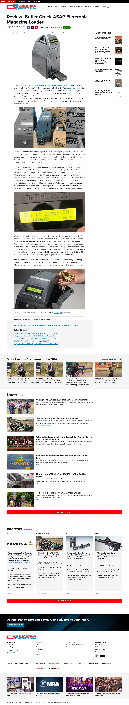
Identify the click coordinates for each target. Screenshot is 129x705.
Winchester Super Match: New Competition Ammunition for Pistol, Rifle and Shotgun (64, 438)
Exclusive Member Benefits (102, 647)
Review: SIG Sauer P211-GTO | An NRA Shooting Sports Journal (78, 565)
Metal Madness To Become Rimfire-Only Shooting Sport (35, 338)
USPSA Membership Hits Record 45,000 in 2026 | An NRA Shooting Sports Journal (108, 381)
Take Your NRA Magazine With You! (19, 694)
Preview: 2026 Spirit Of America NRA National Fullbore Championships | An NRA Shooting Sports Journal (48, 575)
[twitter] (32, 26)
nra (39, 559)
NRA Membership (100, 644)
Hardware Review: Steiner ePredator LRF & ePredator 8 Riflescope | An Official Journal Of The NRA (78, 556)
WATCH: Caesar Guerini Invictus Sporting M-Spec (33, 341)
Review (75, 561)
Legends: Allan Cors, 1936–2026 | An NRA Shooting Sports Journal (50, 569)
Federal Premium (25, 562)
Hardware (70, 561)
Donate (28, 1)
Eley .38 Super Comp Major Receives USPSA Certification (36, 343)
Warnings (37, 702)
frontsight (63, 325)
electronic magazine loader (43, 325)
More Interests (27, 530)
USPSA (58, 325)
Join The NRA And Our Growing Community (49, 694)
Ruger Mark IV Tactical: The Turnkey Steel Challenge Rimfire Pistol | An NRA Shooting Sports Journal (79, 577)
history (53, 559)
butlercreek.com (73, 88)
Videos (96, 7)
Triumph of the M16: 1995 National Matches (57, 418)
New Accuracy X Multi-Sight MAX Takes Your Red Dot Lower (61, 475)
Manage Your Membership (102, 652)
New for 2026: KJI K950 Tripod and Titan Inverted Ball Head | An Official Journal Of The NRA (20, 569)
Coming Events (60, 7)
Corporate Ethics (28, 702)
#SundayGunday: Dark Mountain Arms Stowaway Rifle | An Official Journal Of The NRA (108, 556)
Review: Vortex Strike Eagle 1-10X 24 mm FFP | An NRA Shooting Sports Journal (78, 571)
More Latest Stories (72, 512)
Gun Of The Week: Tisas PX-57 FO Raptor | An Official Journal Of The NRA (109, 565)
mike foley (70, 325)
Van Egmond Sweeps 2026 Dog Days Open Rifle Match (62, 399)
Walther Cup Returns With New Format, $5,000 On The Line (62, 456)
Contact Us (10, 644)
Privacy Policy (10, 702)
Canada (10, 564)
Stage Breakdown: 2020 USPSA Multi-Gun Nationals (34, 336)
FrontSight (58, 312)
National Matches (76, 7)
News (50, 7)
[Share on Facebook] (28, 26)
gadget (54, 325)
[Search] (120, 6)
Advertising (10, 647)
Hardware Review (83, 561)
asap (33, 325)
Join (19, 1)
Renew (23, 1)
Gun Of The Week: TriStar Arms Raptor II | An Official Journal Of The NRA (108, 576)
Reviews (88, 7)
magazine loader (19, 325)
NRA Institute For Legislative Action (75, 644)
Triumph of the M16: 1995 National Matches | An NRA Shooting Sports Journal (48, 555)
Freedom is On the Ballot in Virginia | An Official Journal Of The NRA (108, 571)
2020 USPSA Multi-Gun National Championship (49, 85)
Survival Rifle (115, 561)
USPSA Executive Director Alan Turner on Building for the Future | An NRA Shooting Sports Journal (20, 381)
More (20, 395)
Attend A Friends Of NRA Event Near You (107, 694)
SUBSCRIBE (16, 625)
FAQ (44, 702)
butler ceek (27, 325)
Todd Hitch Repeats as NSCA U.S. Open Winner (58, 492)
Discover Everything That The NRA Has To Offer (77, 694)
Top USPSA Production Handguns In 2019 (36, 319)
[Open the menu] (108, 7)
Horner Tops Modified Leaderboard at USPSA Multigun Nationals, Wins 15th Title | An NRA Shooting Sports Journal (79, 382)
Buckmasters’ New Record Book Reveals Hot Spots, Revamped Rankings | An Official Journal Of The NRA (19, 586)
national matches (45, 559)
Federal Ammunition (14, 562)
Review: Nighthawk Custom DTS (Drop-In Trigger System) (36, 333)
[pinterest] (36, 26)
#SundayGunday (101, 561)
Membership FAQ (100, 649)
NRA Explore (69, 647)
